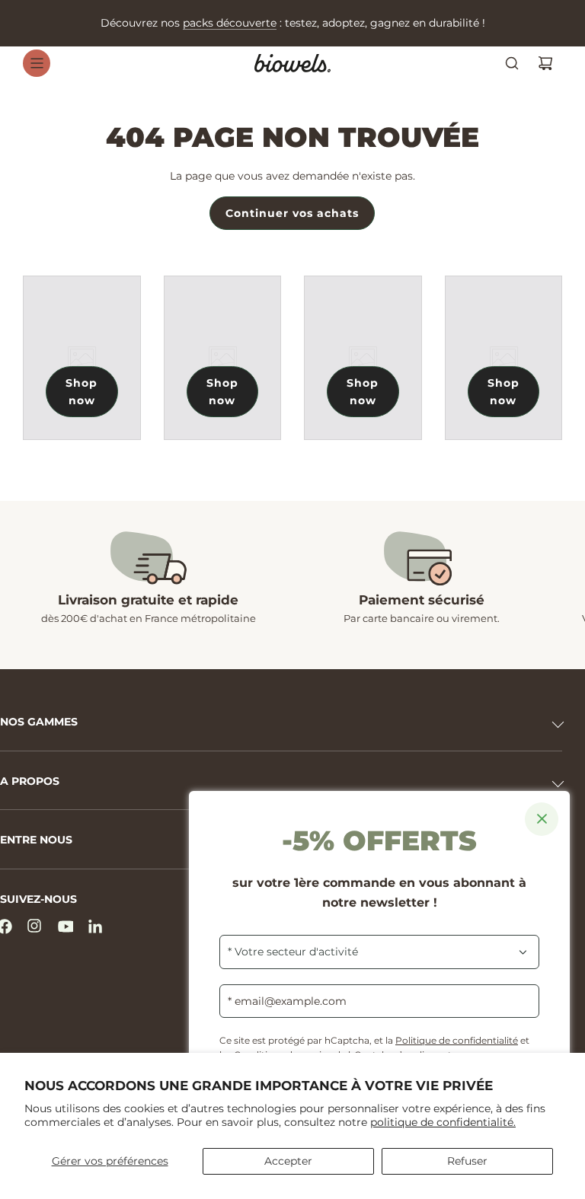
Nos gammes (39, 722)
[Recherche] (512, 63)
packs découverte (230, 23)
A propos (29, 781)
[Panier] (545, 63)
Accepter (288, 1161)
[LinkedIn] (96, 926)
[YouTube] (65, 926)
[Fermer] (541, 819)
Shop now (82, 391)
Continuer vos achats (292, 213)
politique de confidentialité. (443, 1122)
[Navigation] (36, 63)
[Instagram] (35, 926)
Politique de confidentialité (456, 1040)
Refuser (467, 1161)
